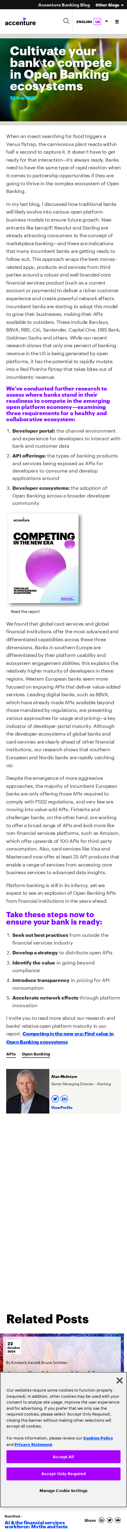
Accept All (63, 1455)
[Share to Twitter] (111, 1520)
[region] (63, 1438)
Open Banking (36, 1053)
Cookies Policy (98, 1436)
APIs (11, 1053)
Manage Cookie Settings (63, 1490)
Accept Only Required (63, 1473)
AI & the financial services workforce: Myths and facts (36, 1524)
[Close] (119, 1379)
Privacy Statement (33, 1442)
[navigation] (117, 21)
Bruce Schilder (54, 1362)
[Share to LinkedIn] (102, 1520)
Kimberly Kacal (24, 1362)
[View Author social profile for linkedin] (65, 1096)
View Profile (61, 1107)
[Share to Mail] (118, 1520)
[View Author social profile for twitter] (56, 1096)
